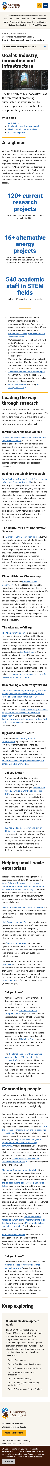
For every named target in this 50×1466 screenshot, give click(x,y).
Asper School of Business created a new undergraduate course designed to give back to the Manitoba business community (23, 886)
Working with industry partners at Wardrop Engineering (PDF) (25, 790)
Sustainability (17, 33)
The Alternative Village (12, 633)
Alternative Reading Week (13, 1234)
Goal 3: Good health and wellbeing (23, 1364)
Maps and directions (14, 1433)
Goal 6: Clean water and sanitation (23, 1368)
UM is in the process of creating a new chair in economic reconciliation (24, 1129)
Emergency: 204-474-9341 (13, 1444)
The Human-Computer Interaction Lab (19, 1170)
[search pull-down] (39, 5)
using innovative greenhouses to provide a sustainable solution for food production (25, 712)
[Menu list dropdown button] (45, 47)
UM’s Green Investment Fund (15, 922)
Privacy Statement (35, 1456)
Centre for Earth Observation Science (23, 537)
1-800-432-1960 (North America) (16, 1440)
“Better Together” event (16, 943)
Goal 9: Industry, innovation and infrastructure (22, 1373)
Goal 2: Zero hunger (17, 1360)
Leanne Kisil (7, 964)
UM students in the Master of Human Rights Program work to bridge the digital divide (24, 1219)
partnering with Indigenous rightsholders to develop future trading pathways (22, 1142)
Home (5, 33)
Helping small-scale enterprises (22, 129)
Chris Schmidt (8, 980)
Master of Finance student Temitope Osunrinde (23, 907)
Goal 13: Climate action (18, 1378)
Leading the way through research (23, 126)
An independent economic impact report (26, 371)
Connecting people (16, 132)
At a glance (13, 123)
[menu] (45, 5)
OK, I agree (8, 1461)
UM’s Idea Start (27, 1039)
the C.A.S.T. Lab (27, 652)
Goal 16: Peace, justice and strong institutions (23, 1383)
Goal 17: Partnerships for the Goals (24, 1389)
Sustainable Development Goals (17, 37)
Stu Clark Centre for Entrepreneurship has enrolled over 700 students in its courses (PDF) (23, 1057)
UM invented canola (17, 384)
